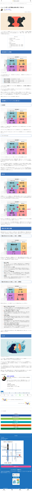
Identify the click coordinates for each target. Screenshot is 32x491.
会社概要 (26, 488)
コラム (2, 391)
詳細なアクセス (16, 466)
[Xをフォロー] (7, 388)
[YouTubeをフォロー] (11, 388)
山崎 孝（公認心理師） (8, 9)
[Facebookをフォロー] (8, 388)
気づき (10, 42)
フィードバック (13, 41)
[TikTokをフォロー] (12, 388)
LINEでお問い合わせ (16, 418)
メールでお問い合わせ (16, 415)
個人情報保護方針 (5, 488)
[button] (27, 395)
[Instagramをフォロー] (10, 388)
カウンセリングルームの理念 (16, 488)
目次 (15, 36)
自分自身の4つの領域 (12, 38)
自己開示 (12, 40)
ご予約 (16, 425)
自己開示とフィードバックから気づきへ (15, 39)
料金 (16, 428)
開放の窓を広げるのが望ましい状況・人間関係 (17, 44)
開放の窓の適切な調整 (12, 43)
